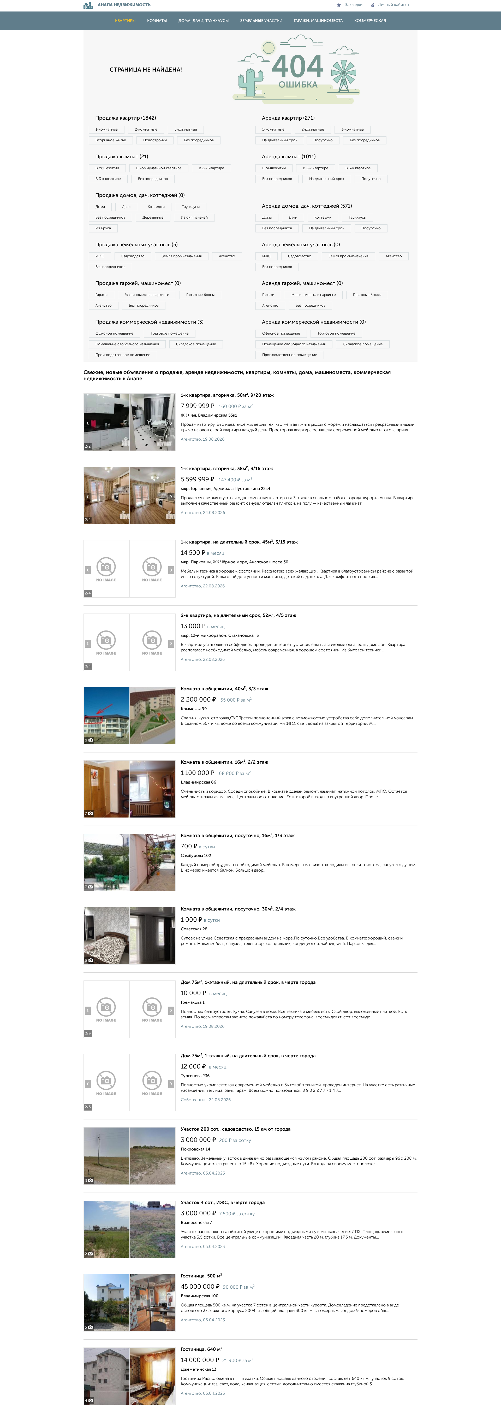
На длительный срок (279, 140)
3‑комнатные (186, 129)
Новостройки (155, 140)
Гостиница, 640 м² (201, 1349)
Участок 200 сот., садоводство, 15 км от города (236, 1129)
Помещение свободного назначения (127, 344)
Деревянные (153, 217)
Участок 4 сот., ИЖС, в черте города (223, 1202)
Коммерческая (370, 21)
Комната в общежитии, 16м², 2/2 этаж (224, 762)
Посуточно (323, 140)
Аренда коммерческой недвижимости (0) (314, 322)
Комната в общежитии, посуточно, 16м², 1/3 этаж (238, 835)
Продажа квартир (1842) (125, 118)
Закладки (353, 5)
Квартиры (125, 21)
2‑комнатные (146, 129)
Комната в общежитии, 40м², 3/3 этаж (224, 689)
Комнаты (157, 21)
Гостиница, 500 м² (201, 1276)
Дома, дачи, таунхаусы (203, 21)
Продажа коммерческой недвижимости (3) (149, 322)
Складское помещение (196, 344)
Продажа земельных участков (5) (136, 245)
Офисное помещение (114, 333)
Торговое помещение (170, 333)
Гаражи (102, 295)
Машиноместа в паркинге (147, 295)
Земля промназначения (182, 256)
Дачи (126, 207)
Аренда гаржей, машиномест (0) (302, 283)
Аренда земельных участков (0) (301, 245)
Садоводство (133, 256)
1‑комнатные (107, 129)
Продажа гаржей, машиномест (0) (138, 283)
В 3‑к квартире (108, 179)
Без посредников (199, 140)
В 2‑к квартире (211, 168)
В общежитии (107, 168)
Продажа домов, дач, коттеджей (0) (140, 195)
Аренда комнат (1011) (289, 157)
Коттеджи (156, 207)
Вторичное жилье (111, 140)
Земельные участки (261, 21)
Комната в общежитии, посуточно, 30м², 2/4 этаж (238, 909)
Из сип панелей (194, 217)
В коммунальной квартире (159, 168)
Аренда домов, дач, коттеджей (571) (307, 206)
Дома (100, 207)
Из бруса (103, 228)
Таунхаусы (191, 207)
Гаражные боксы (200, 295)
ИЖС (100, 256)
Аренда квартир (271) (288, 118)
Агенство (227, 256)
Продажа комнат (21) (121, 157)
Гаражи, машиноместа (318, 21)
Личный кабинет (394, 5)
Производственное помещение (123, 355)
